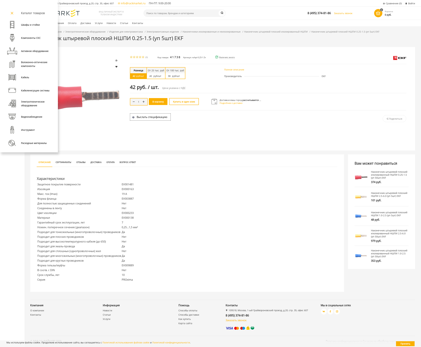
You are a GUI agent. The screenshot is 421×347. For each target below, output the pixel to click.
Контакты (137, 23)
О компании (37, 310)
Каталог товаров (33, 13)
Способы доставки (188, 314)
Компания (58, 23)
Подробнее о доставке (231, 103)
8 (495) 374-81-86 (319, 13)
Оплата (72, 23)
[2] (134, 57)
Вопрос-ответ (128, 162)
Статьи (124, 23)
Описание (44, 162)
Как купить (184, 319)
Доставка (85, 23)
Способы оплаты (187, 310)
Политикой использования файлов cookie (125, 342)
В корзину (158, 101)
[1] (131, 57)
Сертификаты (63, 162)
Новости (111, 23)
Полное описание (234, 69)
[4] (140, 57)
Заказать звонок (343, 13)
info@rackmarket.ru (133, 3)
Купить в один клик (184, 101)
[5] (143, 57)
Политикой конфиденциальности (171, 342)
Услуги (99, 23)
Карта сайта (185, 323)
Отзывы (81, 162)
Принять (405, 343)
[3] (137, 57)
